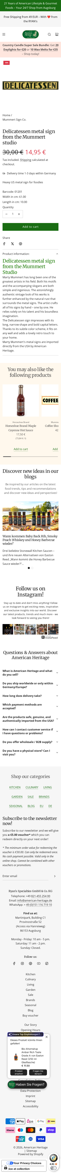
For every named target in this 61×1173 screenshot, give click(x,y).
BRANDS (44, 797)
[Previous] (7, 629)
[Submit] (54, 876)
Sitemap (31, 1151)
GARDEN (17, 797)
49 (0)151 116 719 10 (39, 905)
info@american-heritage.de (34, 900)
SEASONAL (16, 806)
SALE (31, 797)
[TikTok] (46, 963)
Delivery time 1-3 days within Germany (31, 173)
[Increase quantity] (19, 214)
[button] (29, 568)
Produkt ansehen (19, 1072)
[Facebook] (14, 963)
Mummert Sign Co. (14, 119)
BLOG (31, 806)
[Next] (53, 629)
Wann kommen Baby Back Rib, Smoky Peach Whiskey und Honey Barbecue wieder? (30, 539)
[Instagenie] (49, 638)
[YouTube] (38, 963)
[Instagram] (22, 963)
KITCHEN (15, 787)
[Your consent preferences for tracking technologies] (5, 1167)
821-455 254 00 (40, 896)
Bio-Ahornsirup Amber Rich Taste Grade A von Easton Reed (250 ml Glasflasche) (33, 1055)
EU (41, 806)
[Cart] (56, 34)
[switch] (53, 1168)
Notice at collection (17, 1168)
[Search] (49, 34)
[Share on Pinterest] (20, 244)
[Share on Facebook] (4, 244)
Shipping (25, 160)
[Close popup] (47, 1037)
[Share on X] (12, 244)
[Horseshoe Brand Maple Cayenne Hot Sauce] (21, 401)
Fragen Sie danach (38, 1072)
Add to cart (21, 449)
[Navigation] (3, 34)
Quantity (8, 207)
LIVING (47, 787)
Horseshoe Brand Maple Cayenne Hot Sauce (20, 428)
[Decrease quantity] (6, 214)
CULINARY (32, 787)
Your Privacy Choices (27, 1163)
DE (50, 806)
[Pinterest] (30, 963)
